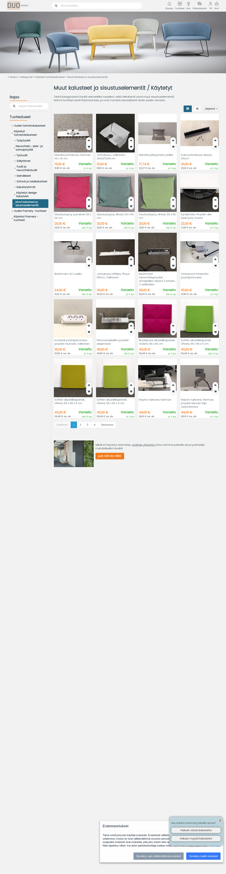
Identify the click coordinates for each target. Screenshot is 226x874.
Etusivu (14, 77)
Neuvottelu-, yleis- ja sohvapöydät (29, 147)
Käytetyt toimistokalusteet (50, 77)
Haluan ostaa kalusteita (196, 830)
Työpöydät (24, 140)
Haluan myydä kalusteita (196, 838)
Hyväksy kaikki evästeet (203, 856)
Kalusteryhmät (26, 187)
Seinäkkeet (24, 176)
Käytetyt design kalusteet (26, 194)
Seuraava (107, 425)
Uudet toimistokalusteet (30, 125)
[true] (89, 147)
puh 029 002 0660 (109, 456)
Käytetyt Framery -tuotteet (26, 218)
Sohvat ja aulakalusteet (32, 181)
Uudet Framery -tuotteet (30, 211)
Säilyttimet (24, 161)
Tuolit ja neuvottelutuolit (27, 168)
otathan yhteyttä (143, 445)
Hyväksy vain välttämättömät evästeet (158, 856)
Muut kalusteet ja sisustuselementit (27, 203)
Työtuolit (22, 155)
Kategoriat (26, 77)
